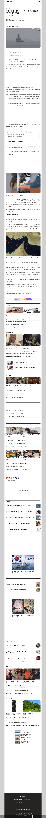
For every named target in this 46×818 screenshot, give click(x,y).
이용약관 (18, 813)
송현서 (9, 19)
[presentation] (21, 575)
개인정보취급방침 (22, 813)
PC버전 (30, 813)
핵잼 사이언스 (25, 802)
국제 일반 (9, 8)
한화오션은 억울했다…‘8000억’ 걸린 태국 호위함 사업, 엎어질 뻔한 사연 (19, 131)
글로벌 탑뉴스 (8, 553)
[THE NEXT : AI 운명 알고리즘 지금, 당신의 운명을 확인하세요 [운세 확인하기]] (23, 299)
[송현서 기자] (7, 20)
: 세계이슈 (8, 698)
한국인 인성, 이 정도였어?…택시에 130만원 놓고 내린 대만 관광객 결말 (19, 132)
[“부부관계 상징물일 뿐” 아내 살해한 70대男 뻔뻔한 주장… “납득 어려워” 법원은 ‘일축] (38, 652)
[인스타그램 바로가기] (24, 809)
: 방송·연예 (9, 666)
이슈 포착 (7, 597)
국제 (6, 8)
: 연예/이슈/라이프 (10, 641)
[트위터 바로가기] (19, 809)
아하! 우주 (16, 802)
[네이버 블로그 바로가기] (29, 809)
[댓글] (12, 16)
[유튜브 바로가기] (22, 809)
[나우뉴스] (9, 1)
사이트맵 (27, 813)
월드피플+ (20, 799)
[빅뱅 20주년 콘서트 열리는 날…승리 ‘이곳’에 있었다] (38, 658)
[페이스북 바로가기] (17, 809)
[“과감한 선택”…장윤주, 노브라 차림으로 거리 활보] (38, 645)
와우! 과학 (20, 802)
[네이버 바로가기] (27, 809)
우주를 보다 (30, 799)
